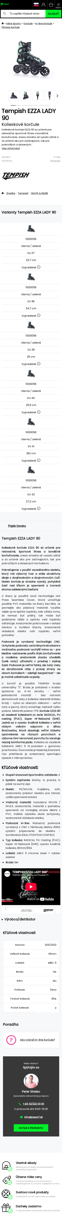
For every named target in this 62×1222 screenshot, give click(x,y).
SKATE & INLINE (39, 193)
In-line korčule (43, 23)
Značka (10, 193)
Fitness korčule (11, 27)
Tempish (55, 160)
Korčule (28, 23)
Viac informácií (11, 148)
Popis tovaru (17, 526)
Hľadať (53, 13)
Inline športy (13, 23)
